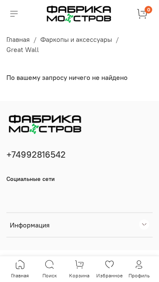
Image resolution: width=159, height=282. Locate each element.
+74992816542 (36, 154)
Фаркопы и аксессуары (76, 39)
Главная (18, 39)
